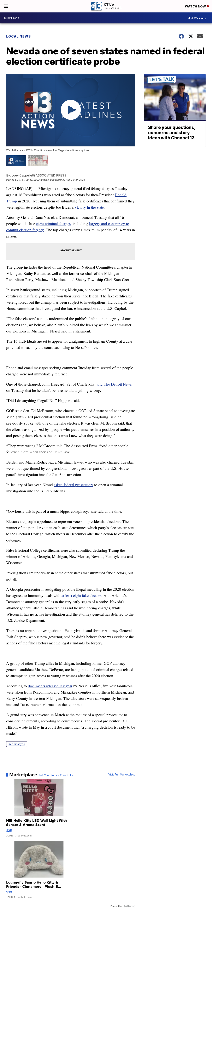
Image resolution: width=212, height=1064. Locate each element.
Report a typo (16, 744)
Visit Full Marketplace (121, 774)
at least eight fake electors (81, 595)
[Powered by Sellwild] (129, 906)
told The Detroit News (114, 384)
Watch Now (196, 6)
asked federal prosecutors (73, 484)
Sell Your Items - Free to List (57, 775)
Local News (18, 36)
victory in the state (89, 207)
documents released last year (50, 685)
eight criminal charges (53, 223)
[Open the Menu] (6, 6)
